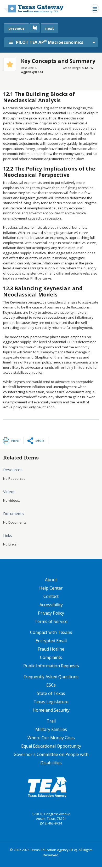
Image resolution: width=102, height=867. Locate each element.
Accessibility (51, 605)
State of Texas (51, 693)
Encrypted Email (51, 641)
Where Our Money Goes (51, 738)
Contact (51, 596)
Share (39, 440)
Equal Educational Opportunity (51, 746)
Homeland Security (51, 710)
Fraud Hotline (51, 649)
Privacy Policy (51, 613)
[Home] (33, 8)
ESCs (51, 685)
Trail (51, 721)
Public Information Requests (51, 666)
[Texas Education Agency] (47, 787)
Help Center (51, 588)
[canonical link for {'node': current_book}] (34, 28)
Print (15, 440)
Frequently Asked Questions (51, 677)
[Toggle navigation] (95, 8)
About (51, 580)
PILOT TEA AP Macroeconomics (49, 42)
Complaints (51, 657)
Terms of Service (51, 621)
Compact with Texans (51, 632)
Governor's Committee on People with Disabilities (51, 758)
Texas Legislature (51, 702)
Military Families (51, 729)
